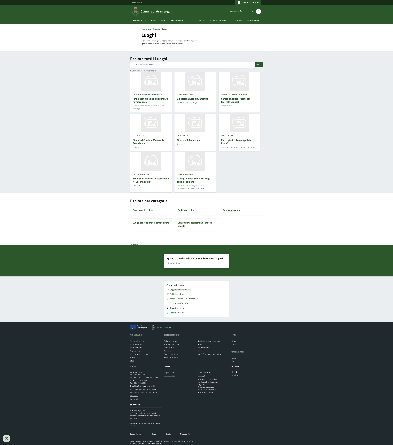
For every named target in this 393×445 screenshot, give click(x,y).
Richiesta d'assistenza (205, 392)
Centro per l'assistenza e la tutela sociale (148, 94)
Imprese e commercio (171, 357)
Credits (168, 434)
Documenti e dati (136, 344)
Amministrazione (139, 20)
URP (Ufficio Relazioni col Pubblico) (209, 354)
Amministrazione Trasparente (208, 382)
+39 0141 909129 (143, 380)
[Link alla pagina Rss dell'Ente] (236, 372)
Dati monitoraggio (136, 434)
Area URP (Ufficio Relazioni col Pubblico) (143, 392)
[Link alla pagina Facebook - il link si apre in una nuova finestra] (239, 11)
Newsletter (235, 375)
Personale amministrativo (139, 354)
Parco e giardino (227, 136)
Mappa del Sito (185, 434)
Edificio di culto (138, 136)
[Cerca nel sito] (257, 11)
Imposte (201, 20)
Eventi (234, 361)
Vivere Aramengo (177, 20)
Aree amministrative (137, 341)
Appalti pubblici (169, 347)
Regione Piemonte (137, 2)
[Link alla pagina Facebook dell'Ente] (233, 372)
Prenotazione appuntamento (207, 389)
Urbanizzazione (237, 20)
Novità (153, 20)
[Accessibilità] (6, 438)
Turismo (200, 344)
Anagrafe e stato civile (171, 344)
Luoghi (234, 358)
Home (143, 29)
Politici (132, 357)
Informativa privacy (204, 372)
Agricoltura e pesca (170, 341)
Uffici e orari (134, 396)
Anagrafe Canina (203, 347)
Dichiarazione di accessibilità (207, 379)
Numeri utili (134, 399)
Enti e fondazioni (136, 347)
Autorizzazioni (168, 351)
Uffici (132, 360)
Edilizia (200, 351)
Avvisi (233, 344)
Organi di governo (136, 351)
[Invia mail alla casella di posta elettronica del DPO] (140, 410)
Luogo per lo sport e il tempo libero (234, 94)
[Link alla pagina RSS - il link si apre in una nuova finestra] (241, 11)
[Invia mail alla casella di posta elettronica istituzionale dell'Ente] (145, 386)
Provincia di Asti (169, 376)
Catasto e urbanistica (171, 354)
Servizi (163, 20)
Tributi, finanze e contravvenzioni (209, 341)
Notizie (234, 341)
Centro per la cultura (185, 94)
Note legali (201, 376)
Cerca (258, 64)
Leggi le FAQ (202, 384)
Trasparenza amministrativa (218, 20)
